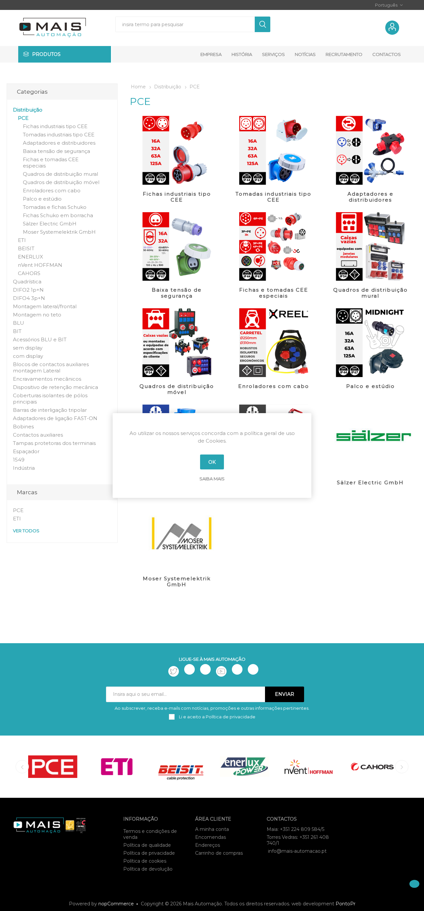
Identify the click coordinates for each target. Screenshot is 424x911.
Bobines (23, 426)
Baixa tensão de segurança (177, 293)
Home (138, 87)
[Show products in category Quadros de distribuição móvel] (177, 342)
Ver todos (26, 530)
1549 (19, 459)
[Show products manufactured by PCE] (53, 766)
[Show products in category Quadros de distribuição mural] (370, 246)
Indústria (24, 468)
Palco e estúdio (370, 386)
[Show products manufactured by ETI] (116, 766)
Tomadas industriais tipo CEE (273, 197)
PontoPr (345, 904)
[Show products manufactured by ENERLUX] (244, 766)
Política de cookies (144, 861)
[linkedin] (237, 669)
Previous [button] (22, 766)
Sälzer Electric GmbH (370, 482)
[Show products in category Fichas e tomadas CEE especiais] (273, 246)
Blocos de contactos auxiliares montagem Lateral (51, 367)
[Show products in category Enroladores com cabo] (273, 342)
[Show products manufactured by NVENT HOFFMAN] (308, 766)
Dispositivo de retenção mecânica (55, 387)
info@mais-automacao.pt (297, 851)
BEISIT (26, 248)
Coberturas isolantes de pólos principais (50, 398)
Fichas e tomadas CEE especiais (273, 293)
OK (212, 462)
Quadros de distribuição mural (370, 293)
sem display (27, 348)
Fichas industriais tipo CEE (177, 197)
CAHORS (29, 273)
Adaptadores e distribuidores (370, 197)
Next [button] (401, 766)
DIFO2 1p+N (28, 290)
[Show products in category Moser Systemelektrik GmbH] (177, 535)
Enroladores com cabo (273, 386)
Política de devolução (148, 869)
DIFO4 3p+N (29, 298)
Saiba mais (212, 478)
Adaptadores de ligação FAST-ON (55, 418)
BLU (18, 323)
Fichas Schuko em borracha (58, 215)
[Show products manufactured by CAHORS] (372, 766)
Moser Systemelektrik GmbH (177, 581)
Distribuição (27, 110)
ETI (22, 240)
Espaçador (26, 451)
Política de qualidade (147, 845)
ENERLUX (30, 257)
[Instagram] (205, 669)
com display (28, 356)
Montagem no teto (37, 315)
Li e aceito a (216, 716)
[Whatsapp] (253, 669)
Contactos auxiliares (38, 435)
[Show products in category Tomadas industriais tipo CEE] (273, 150)
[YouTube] (221, 671)
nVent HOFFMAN (40, 265)
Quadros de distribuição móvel (176, 389)
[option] (53, 766)
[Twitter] (173, 671)
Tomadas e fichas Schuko (54, 207)
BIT (17, 331)
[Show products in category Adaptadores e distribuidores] (370, 150)
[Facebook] (189, 669)
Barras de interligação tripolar (50, 410)
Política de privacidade (149, 853)
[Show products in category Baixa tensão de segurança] (177, 246)
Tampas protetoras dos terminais (54, 443)
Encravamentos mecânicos (47, 379)
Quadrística (27, 281)
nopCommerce (116, 904)
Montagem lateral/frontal (45, 306)
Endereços (207, 845)
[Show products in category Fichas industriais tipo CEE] (177, 150)
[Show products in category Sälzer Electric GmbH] (370, 439)
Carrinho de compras (219, 853)
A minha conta (212, 829)
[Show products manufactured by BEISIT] (180, 766)
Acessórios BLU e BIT (40, 339)
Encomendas (210, 837)
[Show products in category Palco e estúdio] (370, 342)
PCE (23, 118)
